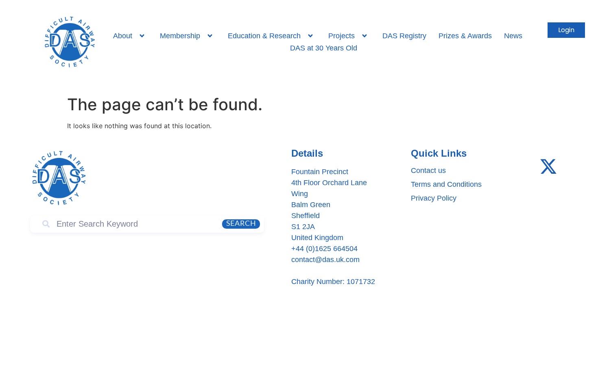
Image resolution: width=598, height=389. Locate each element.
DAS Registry (404, 36)
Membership (180, 36)
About (122, 36)
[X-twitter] (548, 166)
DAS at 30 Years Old (323, 48)
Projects (341, 36)
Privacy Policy (433, 198)
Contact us (428, 170)
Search (241, 223)
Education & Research (264, 36)
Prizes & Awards (465, 36)
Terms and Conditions (446, 184)
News (513, 36)
